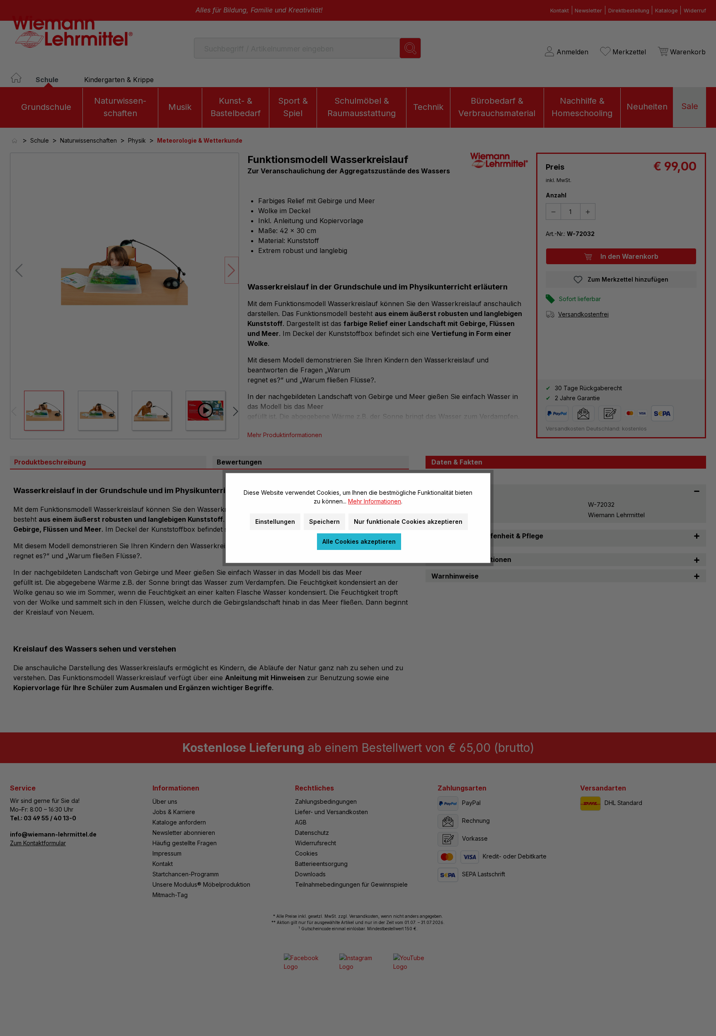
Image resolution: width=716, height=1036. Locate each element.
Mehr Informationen (374, 501)
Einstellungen (275, 521)
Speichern (324, 521)
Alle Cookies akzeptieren (359, 541)
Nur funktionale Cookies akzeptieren (408, 521)
